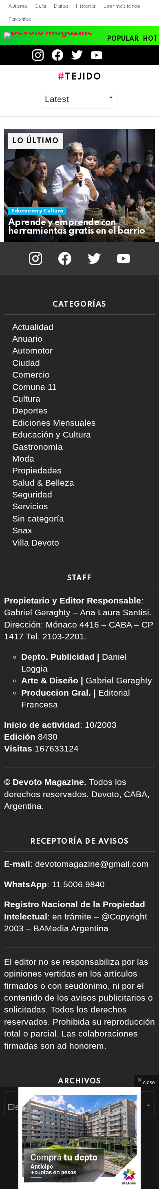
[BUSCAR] (150, 55)
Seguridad (32, 494)
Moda (23, 458)
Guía (40, 6)
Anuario (27, 338)
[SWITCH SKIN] (136, 55)
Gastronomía (37, 446)
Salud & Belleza (43, 482)
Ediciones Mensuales (54, 422)
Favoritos (19, 19)
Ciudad (26, 362)
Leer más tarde (121, 6)
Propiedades (37, 470)
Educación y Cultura (37, 211)
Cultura (26, 398)
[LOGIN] (117, 55)
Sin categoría (38, 518)
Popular (123, 39)
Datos (60, 6)
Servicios (30, 506)
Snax (22, 530)
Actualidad (32, 327)
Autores (17, 6)
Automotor (32, 350)
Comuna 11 (34, 386)
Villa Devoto (35, 542)
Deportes (30, 410)
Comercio (31, 374)
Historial (85, 6)
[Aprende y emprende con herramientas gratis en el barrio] (79, 185)
